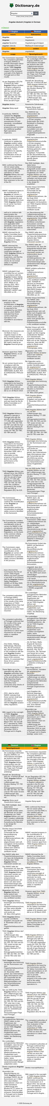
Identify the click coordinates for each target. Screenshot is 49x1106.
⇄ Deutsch (5, 28)
